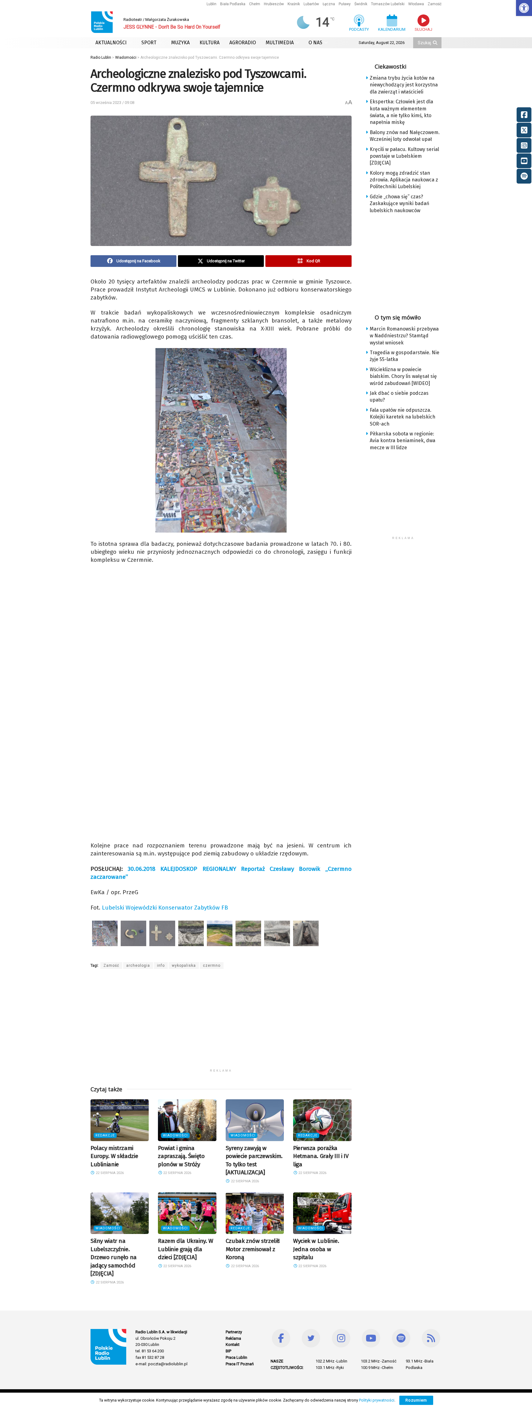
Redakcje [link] (105, 1135)
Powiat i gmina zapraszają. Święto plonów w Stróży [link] (181, 1156)
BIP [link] (228, 1351)
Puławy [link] (345, 4)
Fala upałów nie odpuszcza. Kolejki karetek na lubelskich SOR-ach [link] (402, 417)
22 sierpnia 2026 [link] (109, 1173)
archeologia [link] (138, 965)
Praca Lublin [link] (236, 1357)
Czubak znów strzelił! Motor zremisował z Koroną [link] (253, 1249)
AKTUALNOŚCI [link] (111, 43)
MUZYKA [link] (180, 43)
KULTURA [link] (210, 43)
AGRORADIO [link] (242, 43)
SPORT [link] (148, 43)
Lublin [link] (211, 4)
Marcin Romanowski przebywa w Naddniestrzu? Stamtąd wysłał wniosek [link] (404, 336)
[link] (524, 8)
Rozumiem (416, 1400)
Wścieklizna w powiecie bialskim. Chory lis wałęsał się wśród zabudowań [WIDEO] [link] (403, 376)
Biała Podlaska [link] (232, 4)
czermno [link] (211, 965)
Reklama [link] (233, 1338)
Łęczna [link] (329, 4)
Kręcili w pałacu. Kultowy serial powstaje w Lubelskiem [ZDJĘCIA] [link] (404, 156)
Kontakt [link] (233, 1344)
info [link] (161, 965)
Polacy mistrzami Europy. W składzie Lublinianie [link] (114, 1156)
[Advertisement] (221, 1023)
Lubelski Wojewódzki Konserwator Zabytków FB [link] (165, 907)
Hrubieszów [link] (274, 4)
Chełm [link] (254, 4)
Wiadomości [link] (175, 1135)
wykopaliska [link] (184, 965)
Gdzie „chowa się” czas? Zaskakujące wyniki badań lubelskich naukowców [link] (399, 203)
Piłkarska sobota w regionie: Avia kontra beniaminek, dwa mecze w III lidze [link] (402, 440)
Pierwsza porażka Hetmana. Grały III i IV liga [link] (321, 1156)
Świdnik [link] (360, 4)
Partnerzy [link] (234, 1332)
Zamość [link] (434, 4)
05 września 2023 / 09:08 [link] (112, 102)
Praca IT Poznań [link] (240, 1364)
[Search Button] (435, 42)
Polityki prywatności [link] (376, 1400)
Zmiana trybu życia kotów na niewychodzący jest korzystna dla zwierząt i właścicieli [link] (404, 85)
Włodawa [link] (416, 4)
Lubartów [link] (311, 4)
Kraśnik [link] (294, 4)
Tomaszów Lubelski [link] (388, 4)
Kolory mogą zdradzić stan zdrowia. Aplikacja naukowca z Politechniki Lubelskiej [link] (404, 180)
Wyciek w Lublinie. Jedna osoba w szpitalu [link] (316, 1249)
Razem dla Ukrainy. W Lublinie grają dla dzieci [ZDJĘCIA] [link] (185, 1249)
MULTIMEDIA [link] (280, 43)
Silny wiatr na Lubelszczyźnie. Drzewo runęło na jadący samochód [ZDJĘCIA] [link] (114, 1257)
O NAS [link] (315, 43)
